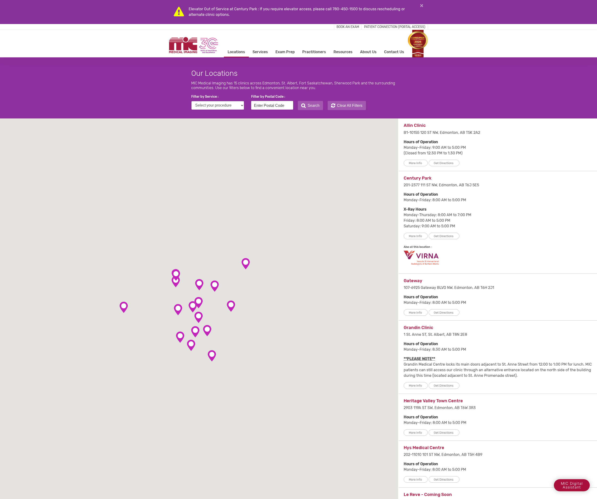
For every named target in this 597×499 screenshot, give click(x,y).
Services (260, 52)
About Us (368, 52)
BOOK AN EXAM (348, 27)
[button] (193, 307)
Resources (343, 52)
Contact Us (394, 52)
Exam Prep (285, 52)
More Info (416, 163)
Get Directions (444, 163)
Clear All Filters (348, 105)
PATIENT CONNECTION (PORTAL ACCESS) (394, 27)
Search (312, 105)
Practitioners (314, 52)
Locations (236, 52)
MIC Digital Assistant (572, 485)
